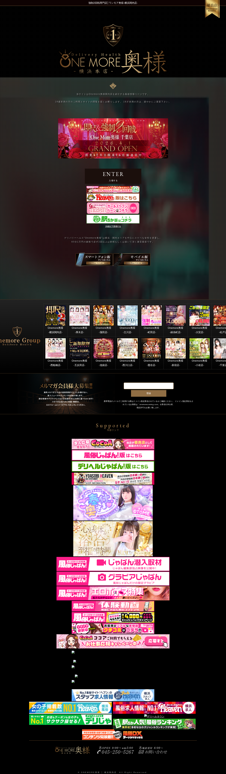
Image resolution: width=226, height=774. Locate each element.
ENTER (113, 176)
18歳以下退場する (113, 226)
